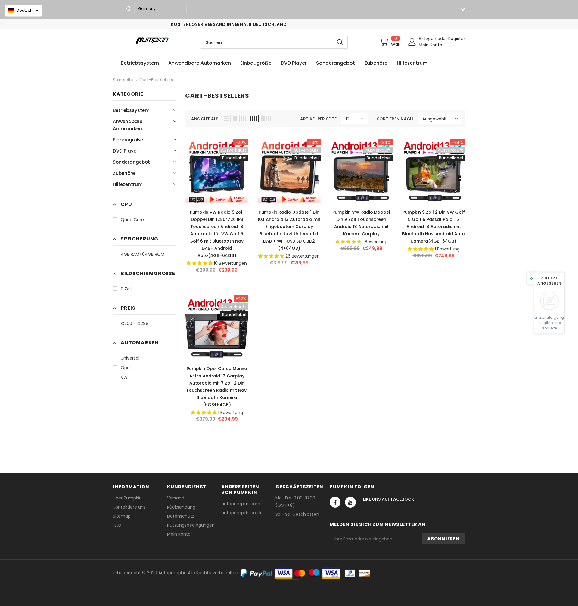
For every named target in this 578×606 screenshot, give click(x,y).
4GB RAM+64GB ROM (142, 254)
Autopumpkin (172, 573)
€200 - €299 (134, 323)
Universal (130, 358)
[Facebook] (335, 502)
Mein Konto (430, 45)
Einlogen (428, 39)
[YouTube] (350, 502)
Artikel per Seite (318, 119)
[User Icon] (412, 42)
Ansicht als (204, 119)
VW (124, 377)
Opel (126, 368)
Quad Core (132, 220)
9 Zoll (126, 289)
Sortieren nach (395, 119)
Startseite (123, 80)
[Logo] (152, 40)
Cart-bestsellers (156, 80)
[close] (463, 10)
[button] (23, 10)
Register (456, 39)
